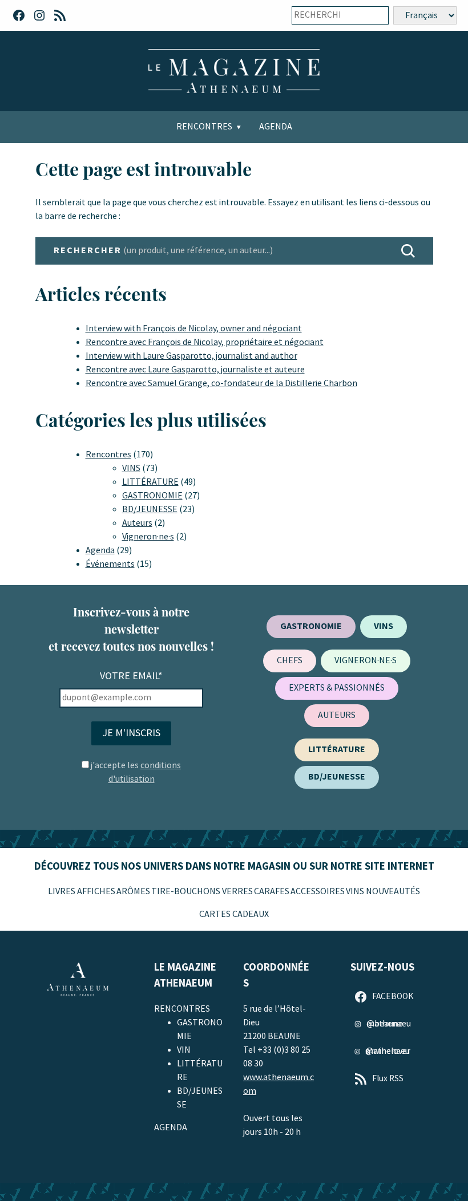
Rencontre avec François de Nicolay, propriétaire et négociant (205, 342)
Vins (355, 891)
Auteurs (137, 523)
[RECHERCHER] (408, 251)
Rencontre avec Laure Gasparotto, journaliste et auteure (195, 369)
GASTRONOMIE (152, 495)
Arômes (133, 891)
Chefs (289, 660)
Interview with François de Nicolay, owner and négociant (194, 328)
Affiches (96, 891)
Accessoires (318, 891)
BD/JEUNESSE (149, 509)
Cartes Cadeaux (234, 914)
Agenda (275, 126)
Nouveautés (393, 891)
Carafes (271, 891)
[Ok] (372, 15)
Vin (184, 1050)
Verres (237, 891)
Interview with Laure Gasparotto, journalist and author (191, 356)
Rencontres (204, 126)
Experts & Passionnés (337, 688)
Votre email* (131, 676)
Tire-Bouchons (185, 891)
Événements (110, 564)
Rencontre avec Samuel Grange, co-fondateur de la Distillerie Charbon (221, 383)
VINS (131, 468)
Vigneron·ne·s (148, 536)
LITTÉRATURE (150, 482)
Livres (61, 891)
